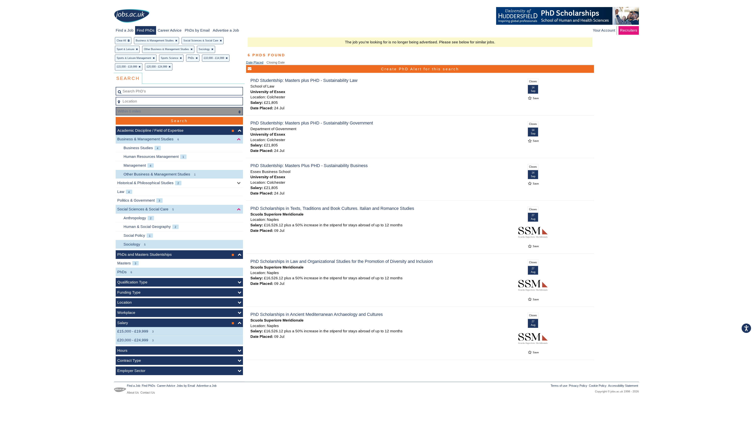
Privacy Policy (578, 385)
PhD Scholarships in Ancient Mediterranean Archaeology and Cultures (316, 314)
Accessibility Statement (623, 385)
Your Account (604, 30)
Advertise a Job (226, 30)
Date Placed (254, 62)
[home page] (131, 17)
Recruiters (628, 30)
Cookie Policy (598, 385)
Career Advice (170, 30)
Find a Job (125, 30)
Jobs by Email (186, 385)
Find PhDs (146, 30)
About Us (133, 392)
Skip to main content (19, 4)
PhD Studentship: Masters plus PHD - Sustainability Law (303, 80)
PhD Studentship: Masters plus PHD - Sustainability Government (311, 123)
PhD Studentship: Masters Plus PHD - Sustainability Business (309, 165)
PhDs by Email (197, 30)
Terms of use (559, 385)
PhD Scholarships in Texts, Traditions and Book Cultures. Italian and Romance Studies (332, 208)
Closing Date (275, 62)
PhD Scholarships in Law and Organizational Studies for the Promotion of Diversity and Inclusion (341, 261)
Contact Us (147, 392)
